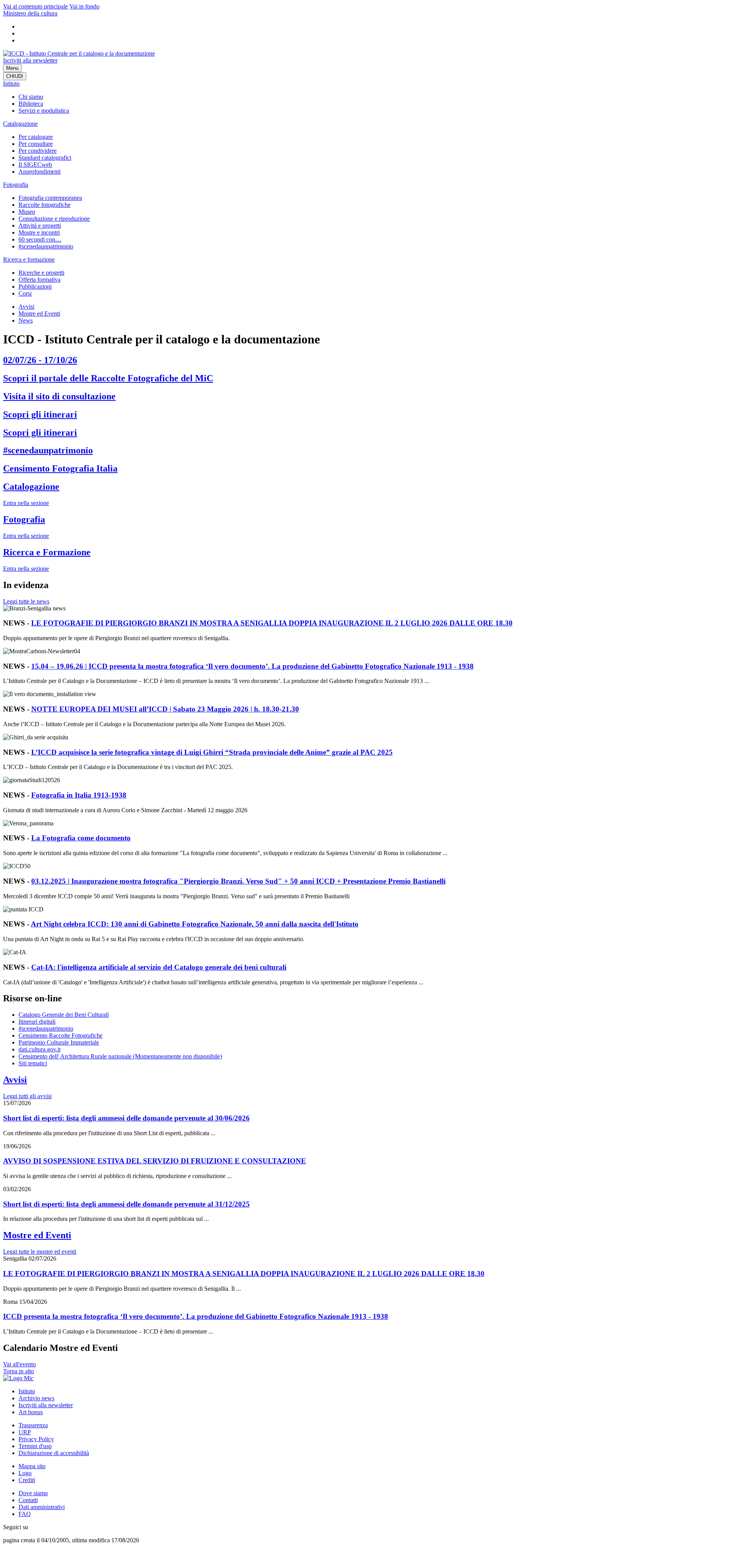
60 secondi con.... (39, 239)
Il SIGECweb (35, 164)
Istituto (11, 83)
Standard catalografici (44, 157)
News (25, 320)
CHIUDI (14, 76)
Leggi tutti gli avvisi (27, 1096)
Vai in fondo (84, 6)
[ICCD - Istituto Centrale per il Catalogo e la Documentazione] (79, 53)
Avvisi (26, 306)
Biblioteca (30, 103)
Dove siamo (33, 1493)
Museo (26, 211)
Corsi (25, 293)
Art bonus (30, 1412)
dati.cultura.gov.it (39, 1049)
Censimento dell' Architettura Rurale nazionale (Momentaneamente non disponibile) (120, 1056)
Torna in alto (18, 1371)
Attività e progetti (39, 225)
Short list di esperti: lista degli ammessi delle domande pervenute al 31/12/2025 (126, 1204)
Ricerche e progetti (41, 272)
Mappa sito (31, 1466)
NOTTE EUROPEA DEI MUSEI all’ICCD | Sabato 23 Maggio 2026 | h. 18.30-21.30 (165, 709)
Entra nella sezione (26, 503)
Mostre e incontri (39, 232)
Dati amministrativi (41, 1507)
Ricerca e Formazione (47, 552)
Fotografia (15, 184)
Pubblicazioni (35, 286)
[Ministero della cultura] (18, 1378)
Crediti (26, 1480)
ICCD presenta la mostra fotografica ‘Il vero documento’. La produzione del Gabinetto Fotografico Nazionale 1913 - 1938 (195, 1316)
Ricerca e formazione (29, 259)
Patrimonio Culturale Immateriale (58, 1042)
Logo (25, 1473)
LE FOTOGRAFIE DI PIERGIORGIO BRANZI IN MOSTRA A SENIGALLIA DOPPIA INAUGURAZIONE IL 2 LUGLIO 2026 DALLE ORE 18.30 (272, 623)
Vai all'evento (19, 1364)
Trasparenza (33, 1425)
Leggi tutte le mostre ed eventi (39, 1251)
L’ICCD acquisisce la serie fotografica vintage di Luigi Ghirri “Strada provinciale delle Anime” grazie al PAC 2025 (212, 752)
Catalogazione (20, 123)
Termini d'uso (35, 1446)
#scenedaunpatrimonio (45, 246)
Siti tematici (32, 1063)
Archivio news (36, 1398)
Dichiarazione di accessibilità (53, 1453)
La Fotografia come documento (81, 838)
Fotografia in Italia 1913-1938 (78, 795)
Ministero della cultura (30, 13)
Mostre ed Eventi (39, 313)
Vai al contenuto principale (35, 6)
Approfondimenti (39, 171)
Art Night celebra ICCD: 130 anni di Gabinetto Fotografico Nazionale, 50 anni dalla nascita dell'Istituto (194, 924)
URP (24, 1432)
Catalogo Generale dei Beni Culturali (63, 1014)
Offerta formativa (39, 279)
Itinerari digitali (37, 1021)
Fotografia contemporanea (50, 197)
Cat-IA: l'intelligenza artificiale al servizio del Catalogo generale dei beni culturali (158, 967)
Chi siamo (30, 96)
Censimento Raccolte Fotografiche (60, 1035)
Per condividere (37, 150)
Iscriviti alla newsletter (30, 60)
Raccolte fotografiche (44, 204)
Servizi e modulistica (43, 110)
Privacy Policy (36, 1439)
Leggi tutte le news (26, 601)
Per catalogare (35, 137)
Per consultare (35, 143)
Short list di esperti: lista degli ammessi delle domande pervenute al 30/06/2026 (126, 1118)
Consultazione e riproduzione (54, 218)
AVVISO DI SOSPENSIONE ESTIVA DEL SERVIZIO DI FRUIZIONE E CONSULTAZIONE (154, 1161)
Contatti (28, 1500)
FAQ (24, 1514)
